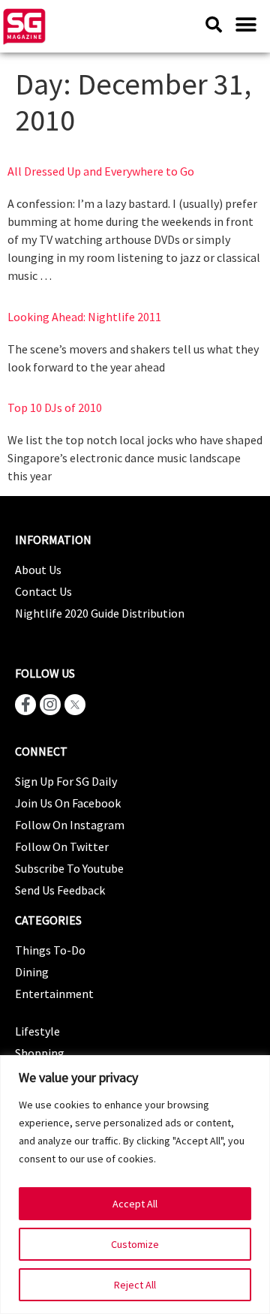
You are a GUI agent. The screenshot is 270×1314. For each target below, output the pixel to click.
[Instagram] (50, 704)
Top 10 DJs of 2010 (55, 407)
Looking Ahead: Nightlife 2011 (84, 316)
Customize (135, 1244)
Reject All (135, 1284)
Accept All (135, 1203)
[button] (245, 24)
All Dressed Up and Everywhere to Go (101, 171)
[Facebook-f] (25, 704)
